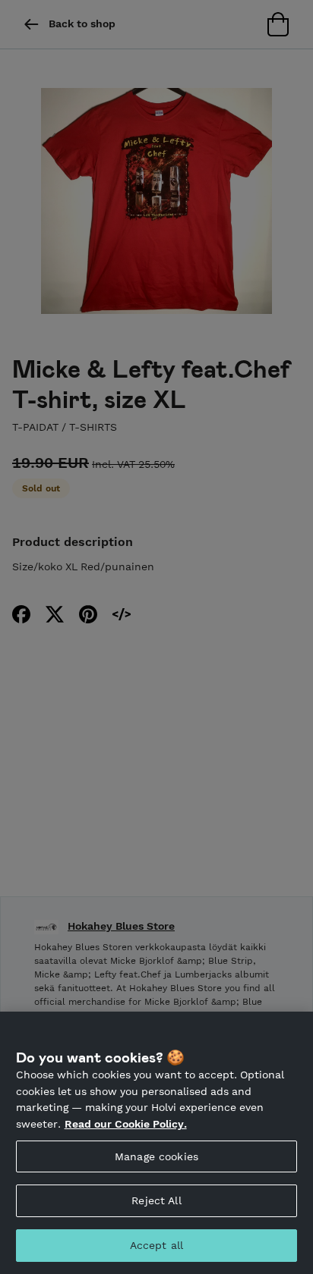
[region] (156, 1143)
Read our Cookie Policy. (126, 1124)
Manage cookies (156, 1156)
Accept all (156, 1245)
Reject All (156, 1200)
